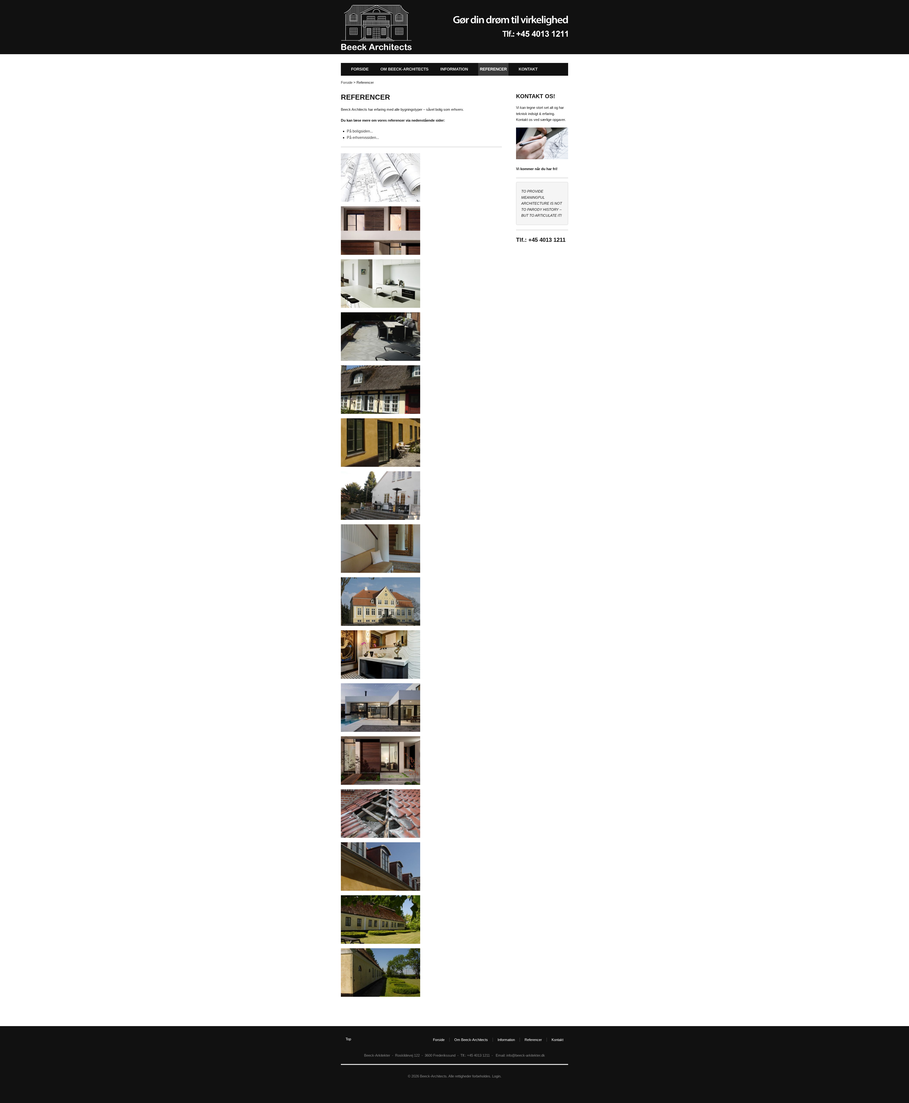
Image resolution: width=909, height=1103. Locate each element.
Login (496, 1076)
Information (454, 69)
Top (348, 1039)
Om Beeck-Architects (404, 69)
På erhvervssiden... (363, 138)
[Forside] (376, 49)
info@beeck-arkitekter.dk (525, 1055)
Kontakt (528, 69)
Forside (360, 69)
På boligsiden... (360, 131)
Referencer (493, 69)
